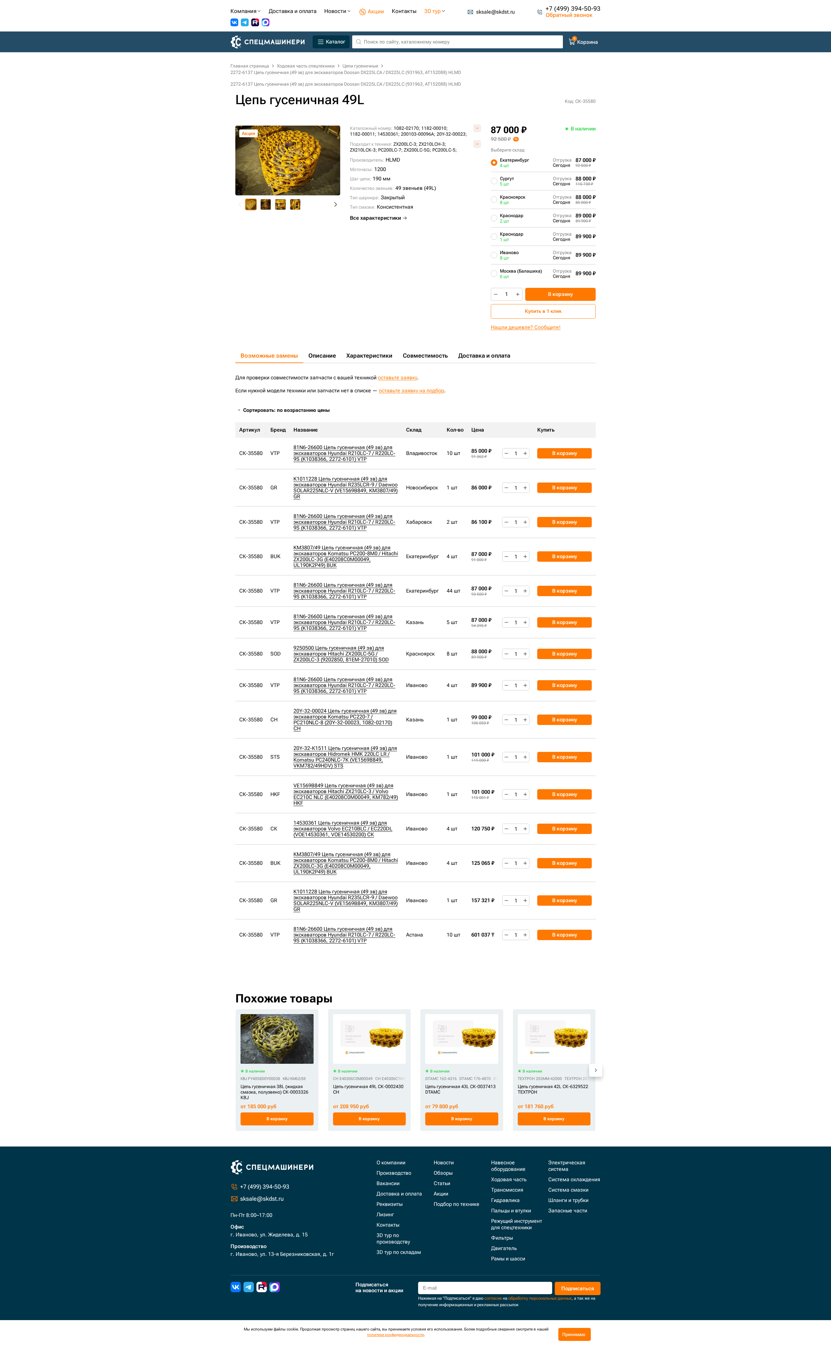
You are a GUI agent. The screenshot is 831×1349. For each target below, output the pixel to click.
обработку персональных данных (540, 1298)
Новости (444, 1162)
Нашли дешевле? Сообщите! (526, 327)
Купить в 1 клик (543, 311)
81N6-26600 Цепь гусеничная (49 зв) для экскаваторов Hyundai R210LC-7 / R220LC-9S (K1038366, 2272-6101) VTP (344, 453)
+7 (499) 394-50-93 (573, 8)
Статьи (442, 1183)
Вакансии (388, 1183)
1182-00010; (434, 128)
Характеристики (369, 355)
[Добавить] (517, 294)
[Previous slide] (240, 204)
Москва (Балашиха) (521, 273)
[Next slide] (335, 204)
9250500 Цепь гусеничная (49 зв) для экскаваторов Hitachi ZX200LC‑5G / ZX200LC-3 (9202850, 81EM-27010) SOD (341, 654)
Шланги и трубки (568, 1200)
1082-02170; (407, 128)
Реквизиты (390, 1204)
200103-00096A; (418, 134)
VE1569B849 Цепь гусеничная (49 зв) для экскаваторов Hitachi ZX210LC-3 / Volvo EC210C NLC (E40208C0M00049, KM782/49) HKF (345, 794)
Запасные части (567, 1211)
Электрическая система (566, 1165)
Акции (441, 1194)
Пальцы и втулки (511, 1211)
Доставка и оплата (484, 355)
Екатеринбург (514, 162)
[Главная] (270, 42)
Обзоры (443, 1173)
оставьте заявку (397, 377)
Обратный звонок (569, 15)
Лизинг (385, 1214)
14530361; (389, 134)
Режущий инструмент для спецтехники (516, 1224)
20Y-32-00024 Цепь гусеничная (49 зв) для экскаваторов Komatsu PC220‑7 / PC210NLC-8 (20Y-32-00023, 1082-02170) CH (345, 719)
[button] (251, 204)
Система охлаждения (574, 1179)
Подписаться (577, 1288)
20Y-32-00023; (452, 134)
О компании (391, 1162)
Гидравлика (505, 1200)
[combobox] (290, 410)
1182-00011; (363, 134)
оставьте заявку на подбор (411, 390)
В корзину (560, 294)
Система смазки (568, 1190)
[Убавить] (495, 294)
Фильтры (502, 1238)
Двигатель (504, 1248)
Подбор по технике (456, 1204)
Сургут (507, 181)
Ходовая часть (509, 1179)
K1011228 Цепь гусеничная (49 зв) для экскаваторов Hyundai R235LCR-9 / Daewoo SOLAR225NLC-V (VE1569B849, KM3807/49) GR (345, 487)
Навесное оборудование (508, 1165)
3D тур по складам (399, 1252)
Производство (394, 1173)
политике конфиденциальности (395, 1334)
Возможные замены (269, 355)
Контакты (388, 1225)
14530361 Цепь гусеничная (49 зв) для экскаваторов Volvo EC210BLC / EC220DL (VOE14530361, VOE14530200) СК (342, 829)
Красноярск (512, 199)
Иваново (509, 255)
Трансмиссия (507, 1190)
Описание (322, 355)
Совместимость (425, 355)
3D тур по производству (393, 1238)
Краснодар (511, 218)
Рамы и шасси (508, 1259)
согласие (493, 1298)
